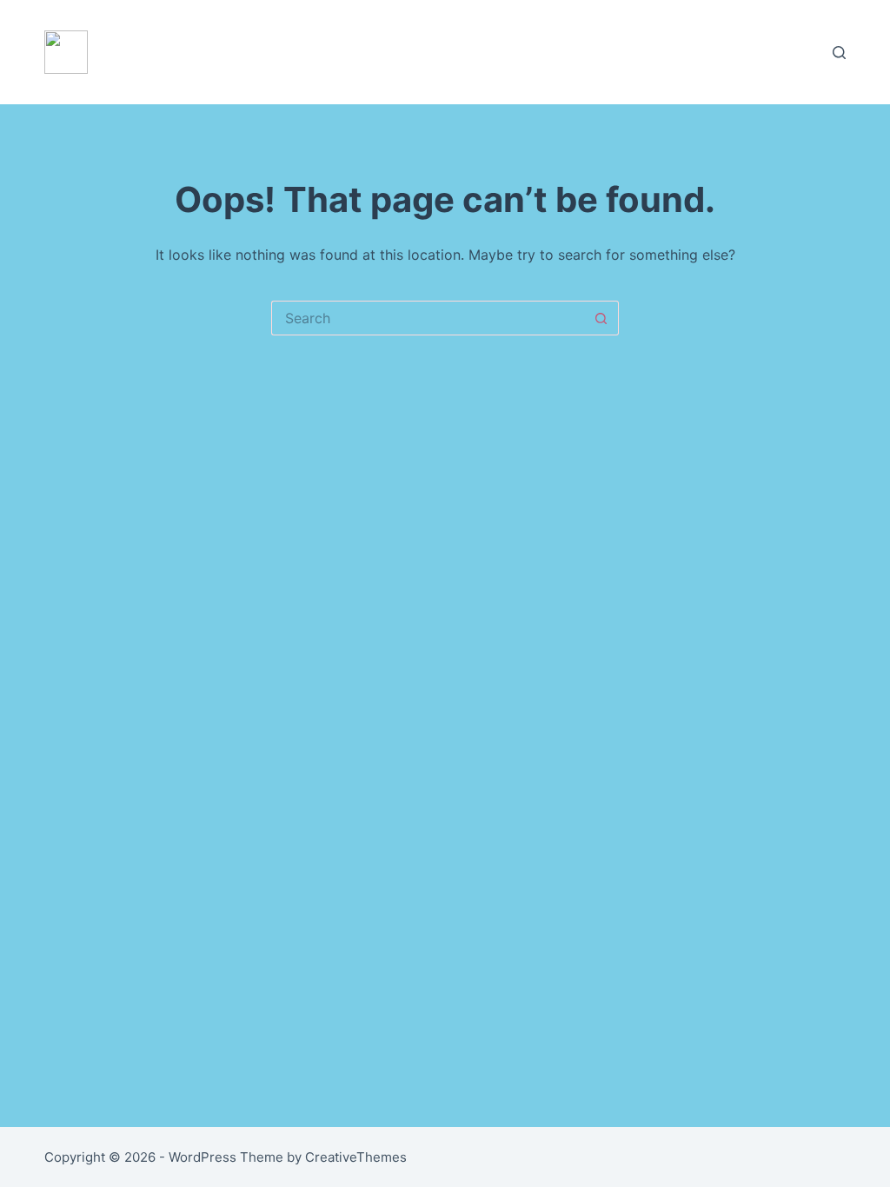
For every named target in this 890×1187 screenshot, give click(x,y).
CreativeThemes (356, 1157)
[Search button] (601, 318)
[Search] (839, 52)
